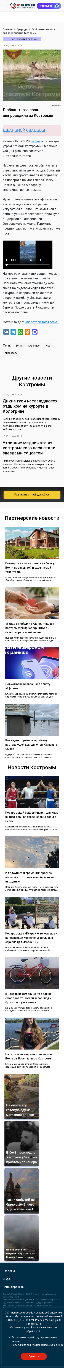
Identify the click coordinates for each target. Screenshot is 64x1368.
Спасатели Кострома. (41, 322)
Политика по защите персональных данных (37, 1345)
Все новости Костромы (24, 39)
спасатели (11, 352)
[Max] (34, 332)
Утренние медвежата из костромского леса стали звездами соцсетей (29, 448)
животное (34, 345)
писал (35, 141)
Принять (33, 1356)
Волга (19, 345)
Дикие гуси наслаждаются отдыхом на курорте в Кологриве (30, 406)
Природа (22, 29)
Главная (7, 29)
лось (47, 345)
